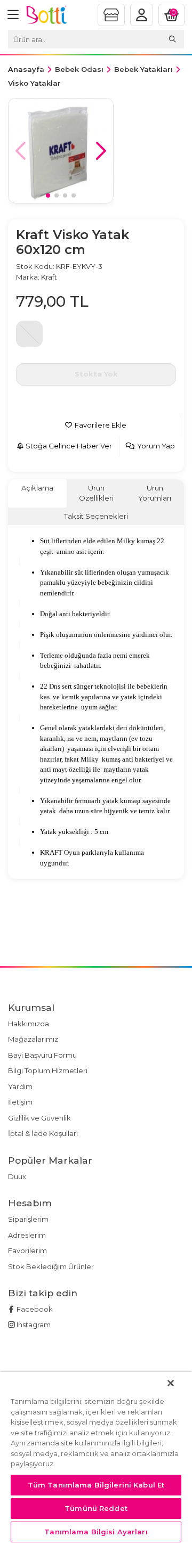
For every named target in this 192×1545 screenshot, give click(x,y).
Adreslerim (27, 1235)
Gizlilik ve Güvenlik (39, 1118)
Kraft (49, 277)
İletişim (20, 1102)
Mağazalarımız (33, 1039)
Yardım (20, 1086)
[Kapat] (170, 1383)
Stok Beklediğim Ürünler (51, 1266)
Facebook (34, 1309)
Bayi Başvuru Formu (42, 1055)
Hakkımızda (28, 1023)
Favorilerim (27, 1250)
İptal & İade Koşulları (43, 1133)
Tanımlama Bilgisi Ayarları (95, 1531)
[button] (101, 150)
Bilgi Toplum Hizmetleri (47, 1070)
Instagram (33, 1324)
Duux (17, 1176)
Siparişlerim (28, 1219)
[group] (61, 151)
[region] (96, 1458)
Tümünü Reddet (96, 1508)
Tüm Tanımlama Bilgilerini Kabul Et (96, 1485)
